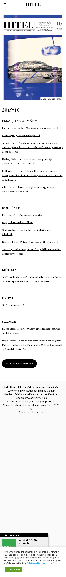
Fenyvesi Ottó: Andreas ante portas (22, 215)
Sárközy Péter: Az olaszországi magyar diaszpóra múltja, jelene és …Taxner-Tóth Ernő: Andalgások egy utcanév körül (32, 147)
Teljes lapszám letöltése (19, 363)
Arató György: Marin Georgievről (21, 135)
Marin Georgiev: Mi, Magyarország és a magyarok (30, 128)
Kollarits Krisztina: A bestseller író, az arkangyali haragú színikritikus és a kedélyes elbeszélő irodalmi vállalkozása (32, 175)
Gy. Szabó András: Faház (16, 305)
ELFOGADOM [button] (13, 569)
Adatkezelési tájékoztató (40, 563)
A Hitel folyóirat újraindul (29, 542)
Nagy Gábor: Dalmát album (17, 222)
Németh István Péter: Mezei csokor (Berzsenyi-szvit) (32, 242)
